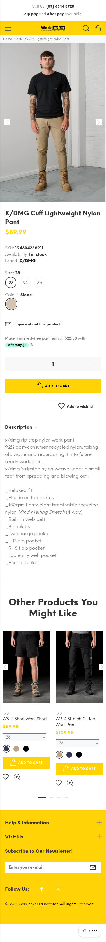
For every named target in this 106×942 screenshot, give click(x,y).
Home (7, 39)
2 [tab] (51, 797)
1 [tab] (42, 797)
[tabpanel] (26, 700)
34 (25, 282)
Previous (5, 667)
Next (101, 667)
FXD (6, 713)
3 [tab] (58, 797)
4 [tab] (66, 797)
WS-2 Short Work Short (25, 718)
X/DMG (28, 260)
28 (10, 282)
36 (39, 282)
